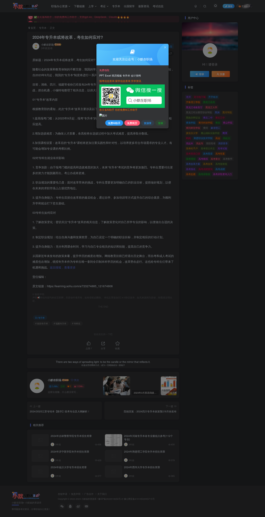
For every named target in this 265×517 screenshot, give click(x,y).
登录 (160, 123)
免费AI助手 (114, 123)
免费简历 (132, 123)
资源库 (147, 123)
